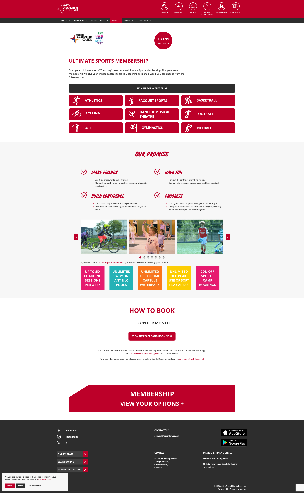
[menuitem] (64, 20)
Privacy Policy (44, 479)
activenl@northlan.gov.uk (166, 436)
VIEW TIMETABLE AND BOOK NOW (152, 336)
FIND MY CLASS (65, 454)
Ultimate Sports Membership (111, 262)
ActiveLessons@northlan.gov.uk (145, 353)
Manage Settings (35, 486)
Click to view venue (212, 464)
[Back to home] (67, 9)
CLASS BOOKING (66, 461)
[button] (76, 237)
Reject (20, 486)
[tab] (140, 257)
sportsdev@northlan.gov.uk (191, 359)
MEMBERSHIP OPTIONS (69, 469)
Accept (9, 486)
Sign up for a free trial (152, 88)
